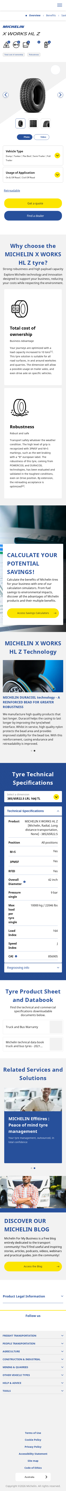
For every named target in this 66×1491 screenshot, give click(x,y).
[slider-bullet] (20, 123)
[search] (51, 5)
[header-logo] (16, 5)
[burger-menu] (59, 5)
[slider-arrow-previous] (5, 95)
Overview (34, 15)
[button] (8, 42)
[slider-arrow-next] (60, 95)
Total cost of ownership (13, 55)
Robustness (34, 55)
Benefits (51, 15)
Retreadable (12, 190)
